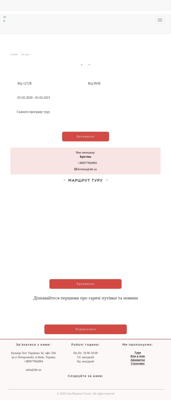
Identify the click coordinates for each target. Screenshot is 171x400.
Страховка (138, 364)
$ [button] (4, 21)
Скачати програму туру (33, 112)
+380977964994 (87, 163)
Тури (138, 353)
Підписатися (85, 329)
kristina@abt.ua (87, 169)
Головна (14, 54)
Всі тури (25, 54)
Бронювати (85, 136)
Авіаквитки (138, 360)
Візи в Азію (138, 356)
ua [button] (5, 16)
